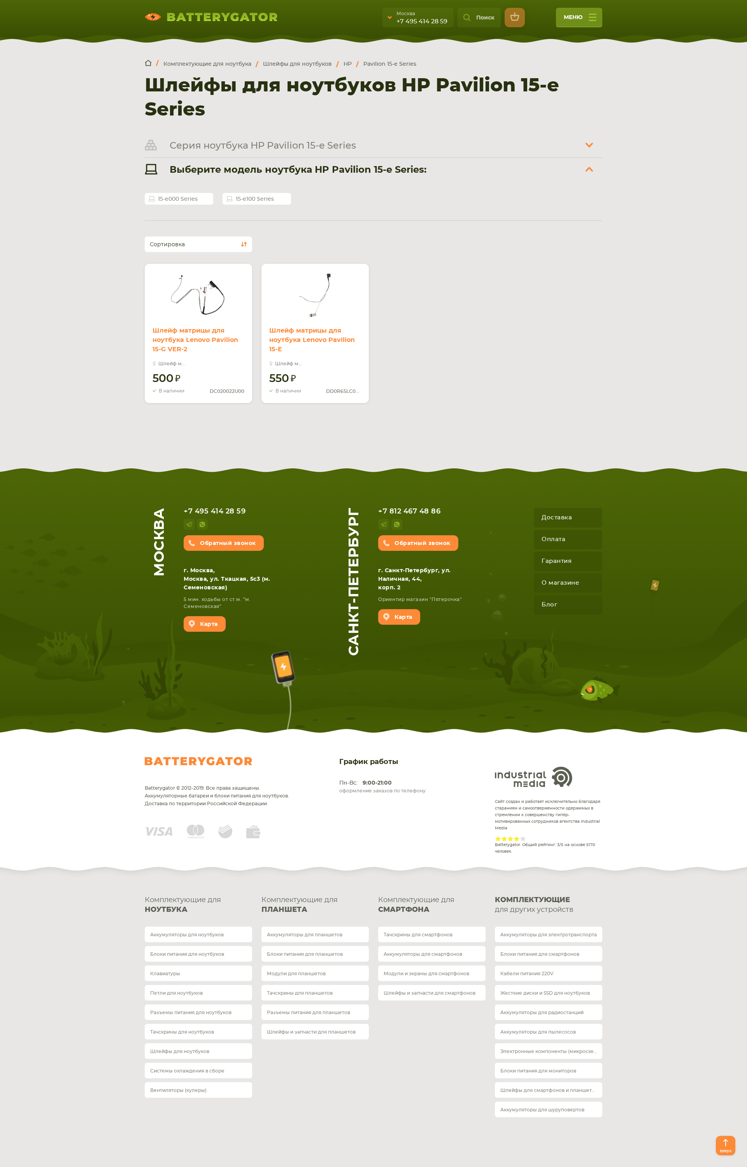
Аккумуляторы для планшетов (304, 934)
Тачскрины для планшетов (300, 993)
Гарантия (557, 561)
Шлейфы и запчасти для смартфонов (429, 993)
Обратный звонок (228, 543)
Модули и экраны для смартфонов (426, 973)
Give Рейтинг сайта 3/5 (510, 839)
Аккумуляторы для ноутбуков (187, 934)
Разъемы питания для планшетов (308, 1012)
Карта (209, 624)
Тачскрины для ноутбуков (182, 1032)
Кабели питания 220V (527, 973)
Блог (549, 605)
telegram (189, 524)
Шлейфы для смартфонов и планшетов (549, 1090)
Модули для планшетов (296, 973)
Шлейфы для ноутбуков (179, 1051)
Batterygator (198, 761)
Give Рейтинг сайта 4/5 (517, 839)
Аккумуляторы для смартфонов (423, 954)
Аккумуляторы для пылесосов (538, 1032)
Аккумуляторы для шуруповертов (542, 1109)
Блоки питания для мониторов (538, 1071)
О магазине (560, 583)
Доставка (557, 517)
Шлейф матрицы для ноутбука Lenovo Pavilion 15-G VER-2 (195, 340)
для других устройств (534, 905)
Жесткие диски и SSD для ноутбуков (545, 993)
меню (573, 17)
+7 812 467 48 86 (409, 511)
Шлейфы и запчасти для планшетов (311, 1032)
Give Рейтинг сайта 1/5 (498, 839)
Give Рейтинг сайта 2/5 (504, 839)
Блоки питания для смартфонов (539, 954)
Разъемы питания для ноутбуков (190, 1012)
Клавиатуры (165, 973)
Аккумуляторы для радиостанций (542, 1012)
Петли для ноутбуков (176, 993)
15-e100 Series (255, 199)
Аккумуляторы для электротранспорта (548, 934)
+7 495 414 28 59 (421, 21)
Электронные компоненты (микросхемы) (551, 1051)
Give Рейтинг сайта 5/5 (523, 839)
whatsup (202, 524)
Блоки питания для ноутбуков (187, 954)
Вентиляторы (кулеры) (178, 1090)
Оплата (553, 539)
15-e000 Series (178, 199)
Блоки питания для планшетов (305, 954)
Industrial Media (534, 777)
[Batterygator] (152, 63)
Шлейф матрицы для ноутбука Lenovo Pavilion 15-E (312, 340)
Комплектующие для (183, 905)
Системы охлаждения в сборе (187, 1071)
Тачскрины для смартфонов (418, 934)
